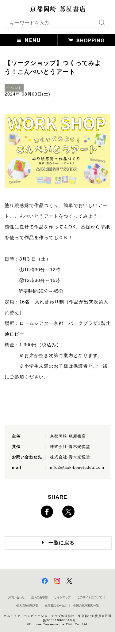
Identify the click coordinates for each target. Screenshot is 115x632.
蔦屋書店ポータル (56, 605)
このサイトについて (89, 597)
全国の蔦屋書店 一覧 (86, 605)
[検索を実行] (100, 25)
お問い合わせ (16, 597)
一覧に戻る (61, 542)
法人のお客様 (39, 597)
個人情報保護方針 (27, 605)
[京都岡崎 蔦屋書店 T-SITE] (57, 9)
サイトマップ (62, 597)
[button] (29, 40)
